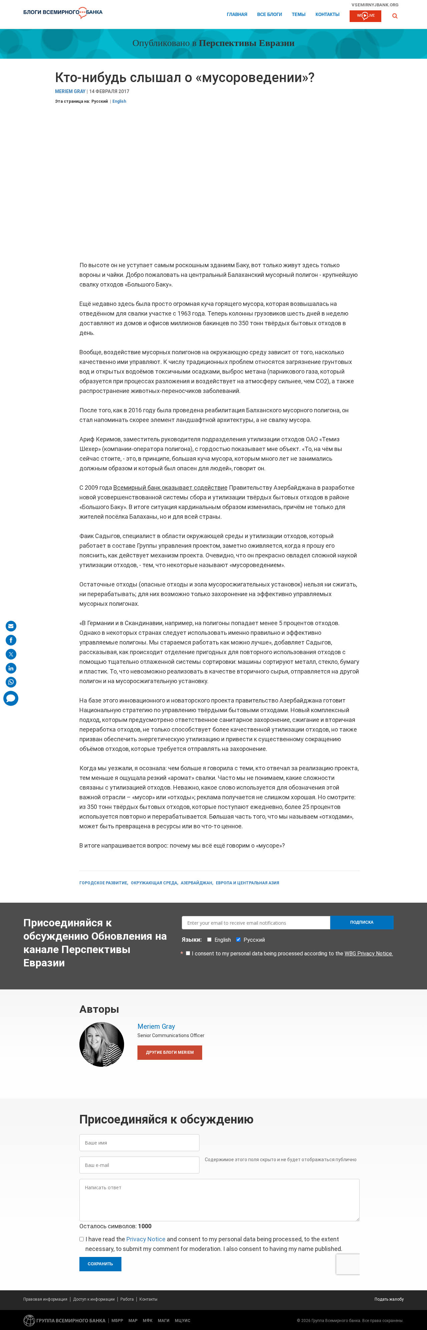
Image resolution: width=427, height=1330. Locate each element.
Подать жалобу (389, 1299)
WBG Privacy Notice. (369, 953)
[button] (395, 16)
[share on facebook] (11, 640)
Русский (99, 101)
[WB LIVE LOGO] (365, 16)
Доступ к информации (94, 1299)
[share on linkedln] (11, 668)
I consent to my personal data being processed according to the (292, 953)
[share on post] (11, 654)
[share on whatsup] (11, 682)
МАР (132, 1320)
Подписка (362, 922)
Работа (127, 1299)
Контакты (328, 15)
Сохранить (100, 1264)
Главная (237, 15)
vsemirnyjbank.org (375, 5)
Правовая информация (45, 1299)
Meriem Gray (70, 91)
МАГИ (163, 1320)
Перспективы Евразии (247, 43)
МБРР (117, 1320)
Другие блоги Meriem (170, 1052)
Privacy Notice (145, 1239)
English (119, 101)
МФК (147, 1320)
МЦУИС (182, 1320)
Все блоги (269, 15)
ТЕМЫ (299, 15)
